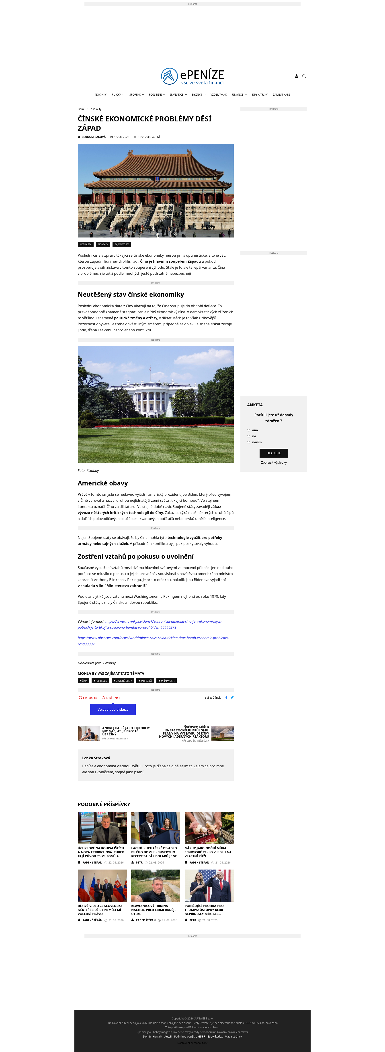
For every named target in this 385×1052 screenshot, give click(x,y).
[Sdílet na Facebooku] (226, 697)
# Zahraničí (145, 680)
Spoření (135, 94)
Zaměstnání (281, 94)
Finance (237, 94)
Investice (177, 94)
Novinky (100, 94)
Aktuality (85, 244)
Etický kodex (215, 1036)
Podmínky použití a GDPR (189, 1036)
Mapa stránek (233, 1036)
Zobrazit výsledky (274, 462)
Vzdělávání (219, 94)
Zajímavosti (122, 244)
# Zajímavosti (166, 680)
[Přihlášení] (296, 76)
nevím (257, 442)
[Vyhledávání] (304, 76)
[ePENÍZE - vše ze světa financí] (192, 76)
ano (255, 430)
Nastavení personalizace (192, 1043)
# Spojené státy (123, 680)
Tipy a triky (260, 94)
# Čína (83, 680)
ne (254, 436)
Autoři (168, 1036)
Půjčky (116, 94)
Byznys (197, 94)
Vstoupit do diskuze (113, 709)
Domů (147, 1036)
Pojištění (155, 94)
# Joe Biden (100, 680)
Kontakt (157, 1036)
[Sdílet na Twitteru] (232, 697)
